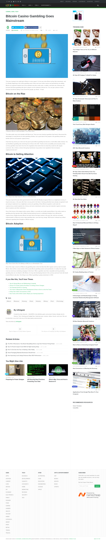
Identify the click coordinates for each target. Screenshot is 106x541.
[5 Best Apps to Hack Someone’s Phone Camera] (86, 236)
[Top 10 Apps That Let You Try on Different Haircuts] (86, 37)
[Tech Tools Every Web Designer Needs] (86, 112)
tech (52, 301)
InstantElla (75, 408)
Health (8, 511)
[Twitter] (9, 1)
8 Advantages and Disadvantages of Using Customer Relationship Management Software (86, 296)
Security (24, 495)
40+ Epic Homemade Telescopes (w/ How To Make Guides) (85, 100)
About (62, 1)
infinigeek (15, 30)
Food (7, 503)
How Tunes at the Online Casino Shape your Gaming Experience (26, 293)
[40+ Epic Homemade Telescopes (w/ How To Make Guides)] (86, 87)
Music (56, 484)
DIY (7, 489)
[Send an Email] (14, 1)
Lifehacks (9, 519)
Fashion (8, 500)
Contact (97, 1)
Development (26, 478)
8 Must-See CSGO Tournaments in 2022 (20, 291)
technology (60, 301)
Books (56, 478)
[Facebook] (7, 1)
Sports (56, 486)
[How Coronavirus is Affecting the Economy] (86, 356)
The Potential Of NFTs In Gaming (18, 287)
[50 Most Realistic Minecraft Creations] (86, 309)
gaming (25, 301)
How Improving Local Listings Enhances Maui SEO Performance (24, 355)
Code (39, 478)
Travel (8, 530)
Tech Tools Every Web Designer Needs (84, 124)
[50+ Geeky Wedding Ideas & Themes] (86, 260)
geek (31, 301)
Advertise (90, 1)
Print (7, 524)
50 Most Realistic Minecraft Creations (83, 321)
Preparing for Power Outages (15, 379)
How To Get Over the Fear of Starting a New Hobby (21, 349)
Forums (75, 1)
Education (41, 481)
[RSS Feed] (16, 1)
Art (55, 476)
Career (8, 481)
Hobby (8, 516)
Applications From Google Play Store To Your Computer (85, 393)
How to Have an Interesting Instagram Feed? (85, 344)
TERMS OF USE (72, 538)
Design (8, 486)
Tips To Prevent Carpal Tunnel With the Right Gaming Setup (23, 346)
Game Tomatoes (77, 406)
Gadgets (24, 481)
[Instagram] (20, 1)
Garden (8, 508)
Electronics (9, 495)
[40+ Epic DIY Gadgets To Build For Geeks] (86, 63)
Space (40, 489)
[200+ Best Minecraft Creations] (86, 136)
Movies (56, 481)
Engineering (42, 484)
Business (24, 476)
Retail (8, 527)
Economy (8, 492)
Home (23, 486)
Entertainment (45, 5)
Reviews (24, 492)
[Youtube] (11, 1)
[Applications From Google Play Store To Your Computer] (86, 380)
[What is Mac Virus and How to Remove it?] (58, 370)
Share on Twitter (19, 27)
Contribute (82, 1)
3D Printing (41, 476)
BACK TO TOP (97, 538)
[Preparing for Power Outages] (15, 370)
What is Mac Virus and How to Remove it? (58, 380)
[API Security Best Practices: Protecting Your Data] (36, 370)
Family (8, 497)
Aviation (8, 478)
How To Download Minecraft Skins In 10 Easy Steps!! (85, 224)
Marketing (25, 489)
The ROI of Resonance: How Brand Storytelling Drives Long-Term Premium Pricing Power (31, 343)
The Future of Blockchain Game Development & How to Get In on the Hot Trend (30, 289)
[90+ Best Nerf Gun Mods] (86, 187)
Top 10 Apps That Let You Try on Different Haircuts (85, 50)
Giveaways (25, 484)
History (8, 513)
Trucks (8, 533)
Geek (29, 5)
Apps (7, 476)
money (46, 301)
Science (40, 486)
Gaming (8, 11)
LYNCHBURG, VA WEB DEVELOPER (23, 538)
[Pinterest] (18, 1)
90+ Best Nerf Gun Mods (80, 199)
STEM (36, 5)
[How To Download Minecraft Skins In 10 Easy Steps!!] (86, 211)
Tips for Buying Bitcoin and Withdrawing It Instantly (23, 283)
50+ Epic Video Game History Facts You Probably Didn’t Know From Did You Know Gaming (85, 173)
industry (39, 301)
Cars (7, 484)
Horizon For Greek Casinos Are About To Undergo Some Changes (27, 285)
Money (8, 522)
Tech (23, 5)
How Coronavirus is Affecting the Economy (85, 368)
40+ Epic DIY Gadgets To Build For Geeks (84, 75)
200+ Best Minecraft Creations (81, 148)
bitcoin (9, 301)
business (16, 301)
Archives (68, 1)
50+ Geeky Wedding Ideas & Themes (83, 272)
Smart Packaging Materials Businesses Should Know (21, 352)
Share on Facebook (32, 27)
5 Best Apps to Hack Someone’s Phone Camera (86, 248)
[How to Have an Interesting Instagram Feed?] (86, 333)
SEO (23, 497)
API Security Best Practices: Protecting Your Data (36, 380)
